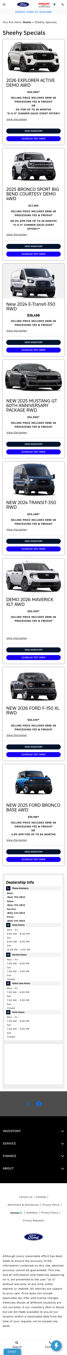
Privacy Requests (33, 1220)
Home (27, 22)
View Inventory (33, 131)
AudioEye (32, 1212)
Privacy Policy (50, 1204)
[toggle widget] (56, 1345)
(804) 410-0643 (16, 913)
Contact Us (26, 1197)
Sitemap (41, 1197)
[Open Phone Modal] (63, 4)
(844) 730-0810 (16, 897)
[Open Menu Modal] (4, 4)
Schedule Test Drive (33, 138)
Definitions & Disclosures (23, 1204)
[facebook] (39, 1104)
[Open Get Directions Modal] (54, 4)
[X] (28, 1104)
